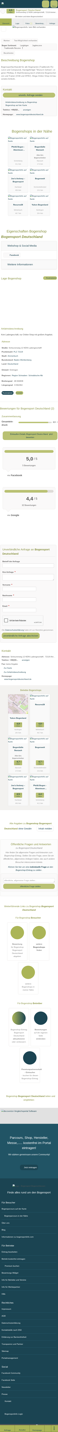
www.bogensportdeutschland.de (29, 114)
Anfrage (52, 23)
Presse (5, 1394)
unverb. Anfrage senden (30, 95)
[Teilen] (48, 1428)
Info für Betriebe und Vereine (14, 1280)
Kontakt (19, 393)
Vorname (6, 585)
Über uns (5, 1223)
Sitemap (5, 1351)
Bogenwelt (40, 178)
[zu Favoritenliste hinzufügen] (3, 29)
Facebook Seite (8, 1380)
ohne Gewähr (25, 828)
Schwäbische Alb (35, 375)
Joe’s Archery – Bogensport (18, 180)
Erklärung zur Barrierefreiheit (14, 1337)
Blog (3, 1230)
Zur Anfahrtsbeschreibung (15, 672)
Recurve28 (18, 205)
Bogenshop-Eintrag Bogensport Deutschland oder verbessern (19, 1036)
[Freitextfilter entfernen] (46, 4)
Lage (17, 23)
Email (5, 606)
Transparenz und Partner (12, 1344)
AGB (4, 1316)
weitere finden (39, 947)
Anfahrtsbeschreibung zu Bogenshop (21, 102)
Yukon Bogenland (40, 205)
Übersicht (5, 23)
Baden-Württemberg (22, 360)
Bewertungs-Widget (10, 1273)
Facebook (14, 255)
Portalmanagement (10, 1358)
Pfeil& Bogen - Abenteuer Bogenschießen (18, 149)
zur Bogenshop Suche (3, 11)
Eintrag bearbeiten (9, 1252)
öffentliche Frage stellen (30, 886)
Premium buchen (11, 1266)
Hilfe (3, 1294)
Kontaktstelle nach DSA (12, 1330)
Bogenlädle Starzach (40, 148)
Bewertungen (40, 23)
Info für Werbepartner (11, 1287)
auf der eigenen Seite (40, 1034)
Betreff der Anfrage (11, 561)
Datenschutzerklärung (14, 630)
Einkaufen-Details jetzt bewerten (31, 435)
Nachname (7, 595)
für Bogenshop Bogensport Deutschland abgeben (17, 950)
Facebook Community (11, 1373)
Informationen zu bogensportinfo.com (18, 1237)
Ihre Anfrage (8, 572)
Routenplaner (51, 278)
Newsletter (6, 1387)
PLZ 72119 (18, 352)
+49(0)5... (15, 110)
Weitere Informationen (20, 264)
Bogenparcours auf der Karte (14, 1209)
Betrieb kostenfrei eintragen (13, 1259)
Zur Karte (8, 668)
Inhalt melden (45, 828)
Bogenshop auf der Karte (16, 105)
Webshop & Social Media (22, 245)
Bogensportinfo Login (13, 1414)
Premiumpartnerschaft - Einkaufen (52, 134)
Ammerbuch (13, 356)
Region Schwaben (19, 375)
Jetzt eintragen (30, 1167)
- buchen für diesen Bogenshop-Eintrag (30, 1074)
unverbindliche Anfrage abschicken (20, 635)
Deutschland (13, 364)
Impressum (6, 1309)
